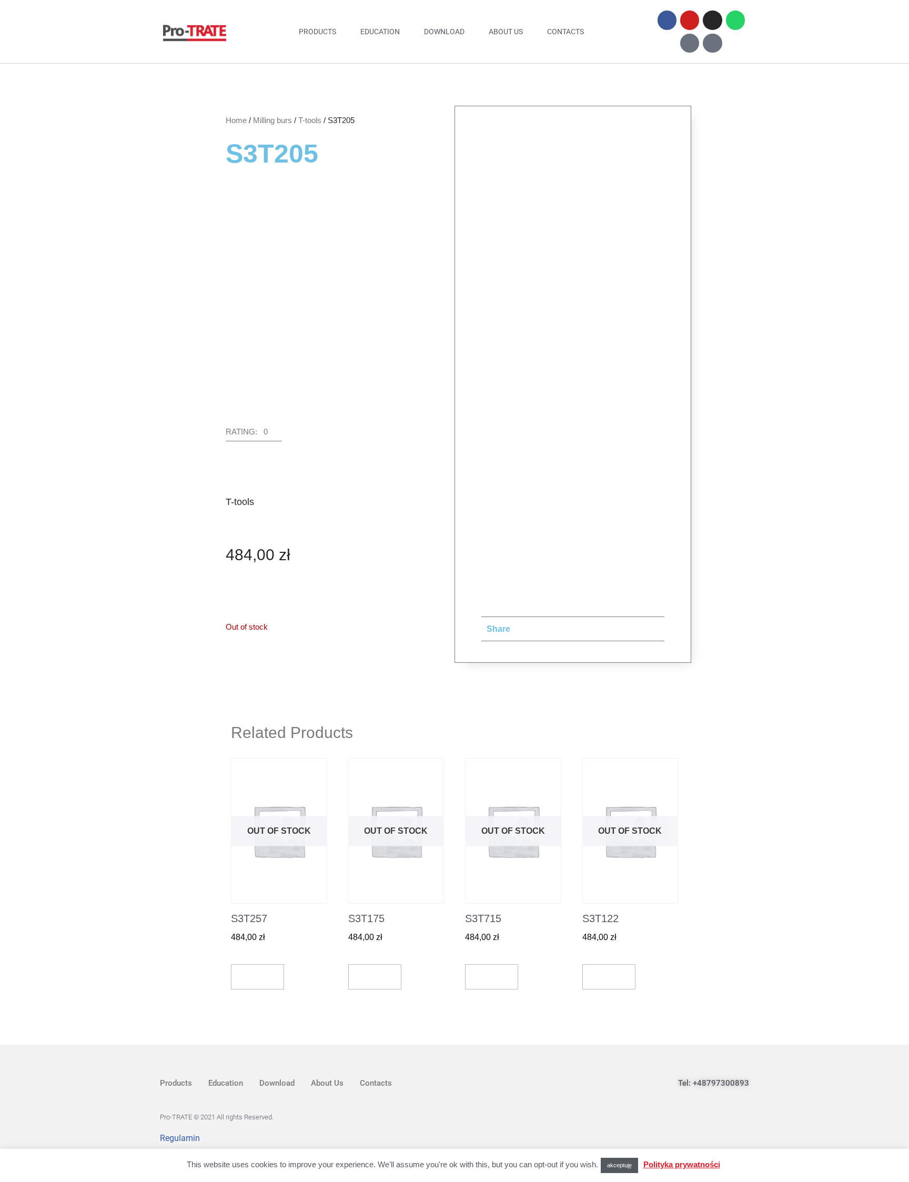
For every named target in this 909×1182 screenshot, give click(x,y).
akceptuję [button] (619, 1165)
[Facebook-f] (667, 20)
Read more (257, 976)
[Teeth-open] (689, 43)
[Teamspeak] (712, 43)
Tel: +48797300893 (713, 1083)
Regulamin (180, 1138)
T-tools (309, 120)
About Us (506, 31)
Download (444, 31)
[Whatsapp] (735, 20)
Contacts (565, 31)
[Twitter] (691, 1137)
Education (380, 31)
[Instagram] (712, 20)
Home (236, 120)
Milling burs (272, 120)
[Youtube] (689, 20)
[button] (254, 434)
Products (317, 31)
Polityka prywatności (681, 1164)
